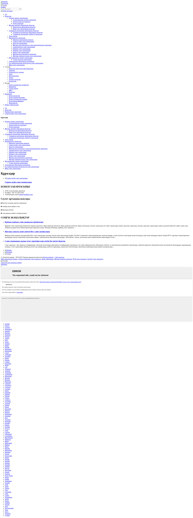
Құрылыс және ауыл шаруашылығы (21, 68)
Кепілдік (12, 92)
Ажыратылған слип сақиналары (24, 47)
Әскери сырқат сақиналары (18, 18)
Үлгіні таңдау (13, 88)
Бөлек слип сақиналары (21, 52)
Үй (6, 14)
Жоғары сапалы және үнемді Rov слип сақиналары (27, 231)
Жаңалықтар (13, 103)
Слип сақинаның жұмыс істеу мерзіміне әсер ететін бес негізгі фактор (35, 241)
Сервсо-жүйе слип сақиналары (23, 41)
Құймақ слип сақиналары (21, 50)
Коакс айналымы (47, 259)
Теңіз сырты (13, 36)
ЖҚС (10, 90)
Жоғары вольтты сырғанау (63, 259)
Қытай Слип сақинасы (95, 259)
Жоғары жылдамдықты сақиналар (24, 54)
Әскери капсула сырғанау (21, 21)
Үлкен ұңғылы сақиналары (22, 59)
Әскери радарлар (15, 79)
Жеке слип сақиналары (17, 65)
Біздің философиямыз (16, 101)
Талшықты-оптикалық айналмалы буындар (24, 31)
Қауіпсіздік (12, 81)
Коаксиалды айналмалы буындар (24, 27)
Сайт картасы (59, 257)
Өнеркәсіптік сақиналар (17, 38)
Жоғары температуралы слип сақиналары (27, 56)
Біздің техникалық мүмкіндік (19, 85)
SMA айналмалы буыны (9, 259)
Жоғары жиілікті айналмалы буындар (21, 25)
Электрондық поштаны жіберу (11, 263)
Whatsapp (4, 264)
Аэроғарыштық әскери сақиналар (24, 20)
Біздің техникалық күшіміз (18, 99)
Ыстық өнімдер (48, 257)
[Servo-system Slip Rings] (16, 178)
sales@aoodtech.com (26, 194)
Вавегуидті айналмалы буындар (24, 29)
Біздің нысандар (14, 96)
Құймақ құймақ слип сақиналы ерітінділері (24, 222)
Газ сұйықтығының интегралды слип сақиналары (26, 63)
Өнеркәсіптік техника (16, 72)
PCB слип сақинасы (80, 259)
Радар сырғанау (18, 23)
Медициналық (14, 76)
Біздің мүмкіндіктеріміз (17, 97)
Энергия (12, 70)
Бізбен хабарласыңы (12, 105)
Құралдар (8, 16)
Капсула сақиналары (20, 43)
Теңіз (10, 74)
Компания (8, 94)
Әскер (11, 78)
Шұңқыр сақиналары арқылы (23, 40)
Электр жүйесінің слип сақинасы (29, 259)
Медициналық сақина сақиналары (20, 58)
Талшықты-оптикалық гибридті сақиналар (27, 34)
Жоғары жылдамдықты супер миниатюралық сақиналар (32, 45)
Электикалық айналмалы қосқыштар (21, 61)
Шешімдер (12, 87)
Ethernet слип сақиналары (21, 49)
